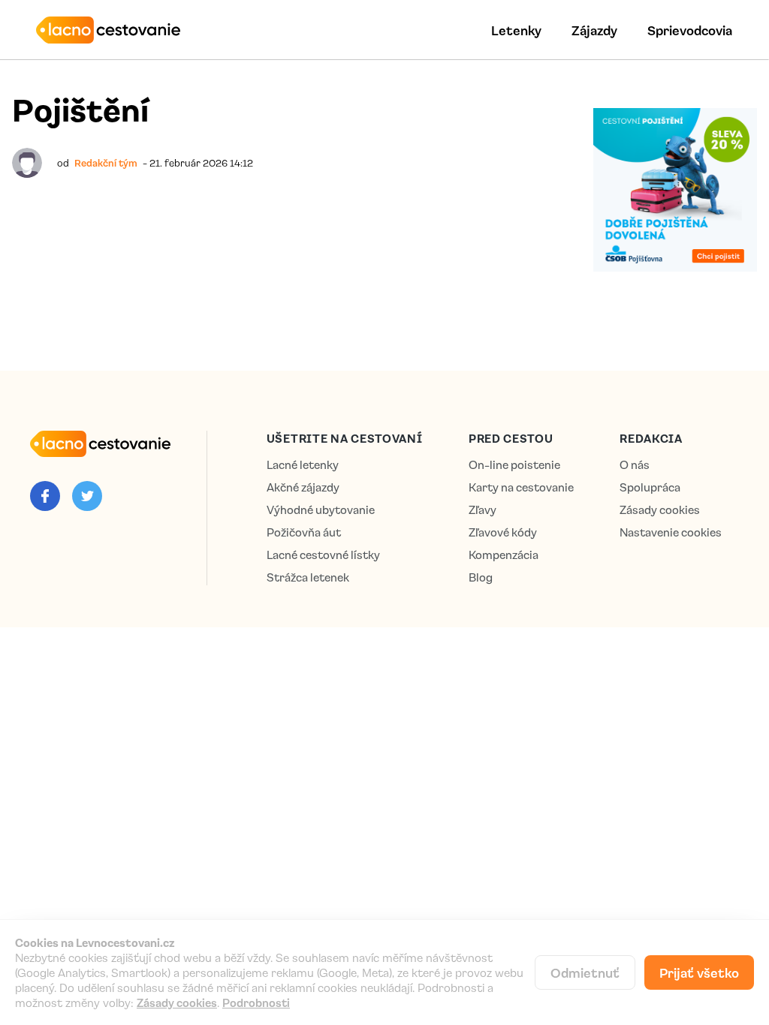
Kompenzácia (503, 555)
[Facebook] (45, 496)
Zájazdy (594, 30)
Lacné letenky (303, 465)
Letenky (516, 30)
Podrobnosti (256, 1002)
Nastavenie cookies (671, 532)
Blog (481, 577)
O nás (635, 465)
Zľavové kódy (503, 532)
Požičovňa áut (304, 532)
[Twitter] (87, 496)
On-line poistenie (514, 465)
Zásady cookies (660, 510)
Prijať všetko (699, 972)
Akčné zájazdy (303, 487)
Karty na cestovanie (521, 487)
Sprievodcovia (689, 30)
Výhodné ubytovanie (321, 510)
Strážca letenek (308, 577)
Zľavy (482, 510)
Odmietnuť (585, 972)
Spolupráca (650, 487)
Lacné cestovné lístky (323, 555)
